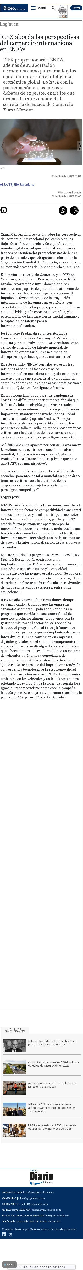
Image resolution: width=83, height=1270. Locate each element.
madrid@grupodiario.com (34, 1204)
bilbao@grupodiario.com (31, 1198)
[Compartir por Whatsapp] (63, 210)
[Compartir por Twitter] (74, 210)
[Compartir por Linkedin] (4, 210)
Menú (41, 8)
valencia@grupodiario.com (46, 1209)
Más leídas (15, 1030)
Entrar (76, 8)
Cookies (9, 1264)
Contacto (7, 1229)
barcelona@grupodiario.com (38, 1192)
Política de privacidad (63, 1229)
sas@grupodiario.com (57, 1215)
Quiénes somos (39, 1229)
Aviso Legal (21, 1229)
